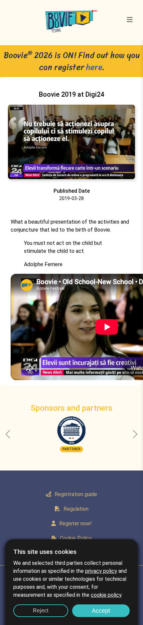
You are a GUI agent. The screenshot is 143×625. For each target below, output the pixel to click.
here (94, 67)
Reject (40, 610)
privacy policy (101, 571)
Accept (101, 610)
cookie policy (106, 595)
